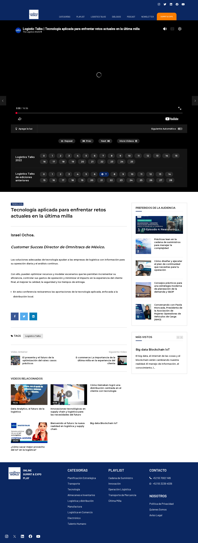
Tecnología (17, 204)
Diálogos (116, 16)
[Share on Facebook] (15, 316)
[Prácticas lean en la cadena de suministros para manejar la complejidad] (143, 246)
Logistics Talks (98, 16)
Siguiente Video (118, 352)
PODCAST (131, 16)
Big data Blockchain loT (104, 423)
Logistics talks (33, 336)
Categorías (64, 16)
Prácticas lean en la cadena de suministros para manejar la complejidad (167, 243)
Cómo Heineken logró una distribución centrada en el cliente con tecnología (105, 388)
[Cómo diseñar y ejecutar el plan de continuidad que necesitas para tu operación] (143, 268)
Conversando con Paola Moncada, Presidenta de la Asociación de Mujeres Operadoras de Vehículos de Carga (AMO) (168, 312)
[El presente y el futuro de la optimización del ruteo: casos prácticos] (15, 360)
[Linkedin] (171, 4)
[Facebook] (177, 4)
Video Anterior (19, 352)
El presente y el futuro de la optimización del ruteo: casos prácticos (39, 360)
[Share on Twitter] (24, 316)
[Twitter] (165, 4)
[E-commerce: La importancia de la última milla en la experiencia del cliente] (122, 360)
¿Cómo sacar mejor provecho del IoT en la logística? (28, 448)
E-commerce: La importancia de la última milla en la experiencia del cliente (95, 360)
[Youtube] (183, 4)
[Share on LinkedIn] (33, 316)
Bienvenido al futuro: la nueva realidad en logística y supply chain (68, 426)
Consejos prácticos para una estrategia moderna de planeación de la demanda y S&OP (168, 287)
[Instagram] (158, 4)
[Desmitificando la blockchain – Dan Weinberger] (3, 101)
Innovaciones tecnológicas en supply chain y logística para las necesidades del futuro (68, 411)
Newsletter (147, 16)
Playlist (80, 16)
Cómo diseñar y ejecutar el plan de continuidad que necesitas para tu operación (168, 265)
